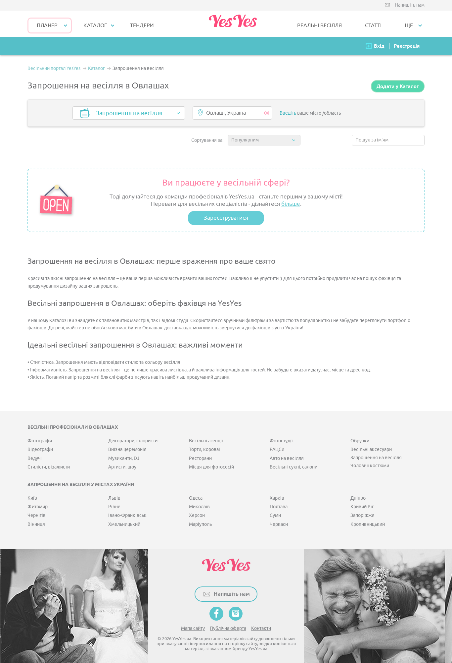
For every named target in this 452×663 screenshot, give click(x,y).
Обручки (359, 441)
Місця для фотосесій (211, 467)
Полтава (279, 507)
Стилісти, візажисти (48, 467)
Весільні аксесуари (371, 449)
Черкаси (279, 524)
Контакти (261, 628)
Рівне (114, 507)
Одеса (196, 498)
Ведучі (34, 458)
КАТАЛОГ (95, 25)
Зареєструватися (226, 217)
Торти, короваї (204, 449)
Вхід (379, 46)
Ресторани (200, 458)
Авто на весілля (287, 458)
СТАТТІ (373, 25)
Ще (409, 25)
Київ (32, 498)
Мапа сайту (193, 628)
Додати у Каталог (398, 86)
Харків (277, 498)
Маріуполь (200, 524)
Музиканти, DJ (123, 458)
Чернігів (36, 515)
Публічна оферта (228, 628)
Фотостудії (281, 441)
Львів (114, 498)
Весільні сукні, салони (293, 467)
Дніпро (358, 498)
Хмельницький (124, 524)
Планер (47, 25)
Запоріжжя (362, 515)
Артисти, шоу (122, 467)
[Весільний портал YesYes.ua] (232, 24)
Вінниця (36, 524)
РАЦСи (277, 449)
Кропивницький (367, 524)
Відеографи (40, 449)
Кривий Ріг (362, 507)
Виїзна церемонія (127, 449)
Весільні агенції (206, 441)
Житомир (37, 507)
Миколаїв (199, 507)
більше (290, 203)
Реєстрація (407, 46)
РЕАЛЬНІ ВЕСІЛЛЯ (319, 25)
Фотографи (39, 441)
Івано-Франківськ (127, 515)
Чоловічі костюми (369, 466)
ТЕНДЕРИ (142, 25)
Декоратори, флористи (133, 441)
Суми (275, 515)
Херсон (197, 515)
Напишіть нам (410, 5)
